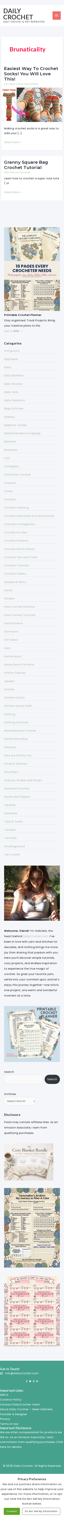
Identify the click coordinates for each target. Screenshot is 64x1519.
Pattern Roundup (16, 739)
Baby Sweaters (14, 400)
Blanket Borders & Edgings (22, 433)
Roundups (11, 772)
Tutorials (10, 838)
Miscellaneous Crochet (20, 731)
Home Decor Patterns (19, 664)
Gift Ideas (9, 84)
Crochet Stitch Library (19, 549)
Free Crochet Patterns (17, 172)
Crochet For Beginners (19, 524)
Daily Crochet (18, 14)
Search (9, 1072)
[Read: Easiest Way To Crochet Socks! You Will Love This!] (32, 105)
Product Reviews (15, 764)
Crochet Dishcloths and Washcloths (29, 516)
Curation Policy (10, 1399)
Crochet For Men (15, 532)
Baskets (9, 417)
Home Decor (12, 656)
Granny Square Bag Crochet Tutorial (26, 165)
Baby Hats (11, 392)
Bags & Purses (13, 408)
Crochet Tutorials (16, 565)
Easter (8, 590)
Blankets (10, 441)
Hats (7, 648)
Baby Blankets (14, 375)
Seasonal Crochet (16, 788)
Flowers (9, 598)
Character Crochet (17, 474)
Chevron (10, 483)
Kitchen (9, 689)
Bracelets (10, 450)
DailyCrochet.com (35, 936)
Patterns (10, 747)
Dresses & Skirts (15, 582)
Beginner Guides (15, 425)
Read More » (12, 142)
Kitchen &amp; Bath (18, 706)
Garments (11, 631)
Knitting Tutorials (16, 722)
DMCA (4, 1395)
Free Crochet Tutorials (19, 615)
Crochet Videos (15, 574)
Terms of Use (9, 1424)
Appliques (11, 359)
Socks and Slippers (27, 84)
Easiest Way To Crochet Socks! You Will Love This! (31, 74)
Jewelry (9, 681)
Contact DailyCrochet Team (20, 1404)
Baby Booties (13, 384)
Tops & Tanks (13, 821)
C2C (7, 458)
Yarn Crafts (12, 854)
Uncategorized (14, 846)
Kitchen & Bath (14, 698)
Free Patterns (13, 623)
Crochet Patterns (16, 541)
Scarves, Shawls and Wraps (23, 780)
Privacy (5, 1419)
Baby (7, 367)
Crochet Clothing (16, 508)
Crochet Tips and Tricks (20, 557)
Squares (10, 805)
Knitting (9, 714)
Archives (10, 1094)
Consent (12, 1511)
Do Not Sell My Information (41, 1511)
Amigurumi (12, 351)
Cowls (8, 491)
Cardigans (11, 466)
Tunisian (10, 830)
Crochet (10, 499)
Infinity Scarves (14, 673)
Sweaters (10, 813)
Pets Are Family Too (18, 755)
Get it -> (13, 331)
